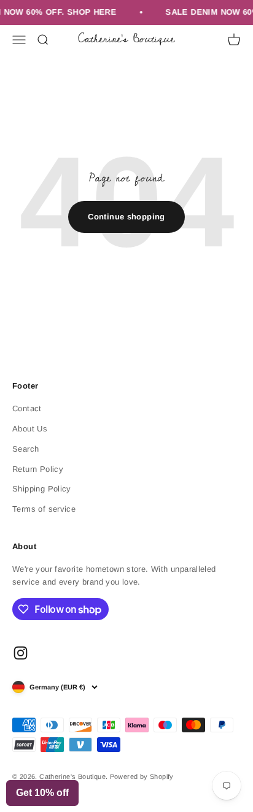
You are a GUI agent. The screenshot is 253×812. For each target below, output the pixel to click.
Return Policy (37, 469)
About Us (29, 428)
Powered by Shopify (142, 776)
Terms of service (44, 509)
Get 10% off (42, 792)
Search (25, 448)
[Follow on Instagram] (20, 653)
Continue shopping (126, 216)
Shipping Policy (41, 488)
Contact (27, 408)
